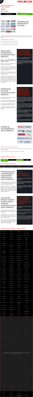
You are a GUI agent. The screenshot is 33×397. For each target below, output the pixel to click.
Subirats (11, 300)
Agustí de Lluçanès (19, 251)
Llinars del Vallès (26, 300)
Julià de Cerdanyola (3, 233)
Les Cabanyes (26, 302)
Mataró (11, 254)
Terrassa (11, 289)
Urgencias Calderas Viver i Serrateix (18, 395)
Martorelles (3, 294)
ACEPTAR (19, 355)
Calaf (3, 285)
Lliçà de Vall (3, 315)
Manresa (11, 247)
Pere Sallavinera (11, 283)
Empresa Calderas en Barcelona (7, 16)
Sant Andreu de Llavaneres (4, 252)
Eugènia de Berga (19, 291)
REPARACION (4, 166)
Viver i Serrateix (19, 313)
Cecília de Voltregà (11, 258)
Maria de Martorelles (3, 307)
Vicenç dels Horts (19, 258)
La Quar (11, 305)
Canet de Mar (11, 235)
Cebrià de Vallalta (11, 260)
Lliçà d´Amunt (11, 315)
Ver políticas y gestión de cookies (16, 353)
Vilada (19, 283)
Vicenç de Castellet (18, 235)
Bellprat (4, 395)
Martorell (11, 294)
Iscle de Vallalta (19, 245)
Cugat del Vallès (26, 256)
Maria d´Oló (26, 307)
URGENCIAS (18, 166)
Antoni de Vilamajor (26, 249)
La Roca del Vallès (4, 305)
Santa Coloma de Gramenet (26, 292)
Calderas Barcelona (2, 16)
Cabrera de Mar (19, 262)
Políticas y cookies (26, 395)
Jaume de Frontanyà (11, 245)
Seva (3, 311)
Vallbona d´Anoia (19, 298)
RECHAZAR (14, 355)
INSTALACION (11, 166)
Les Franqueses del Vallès (18, 303)
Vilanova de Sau (26, 294)
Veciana (11, 296)
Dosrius (26, 315)
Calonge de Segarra (3, 243)
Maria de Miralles (4, 313)
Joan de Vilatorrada (3, 245)
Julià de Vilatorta (19, 237)
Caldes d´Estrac (11, 266)
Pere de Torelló (11, 237)
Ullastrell (19, 307)
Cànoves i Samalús (26, 233)
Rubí (3, 249)
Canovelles (3, 235)
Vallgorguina (3, 298)
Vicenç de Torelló (26, 258)
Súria (4, 300)
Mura (26, 247)
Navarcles (19, 247)
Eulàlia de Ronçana (3, 291)
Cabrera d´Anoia (11, 395)
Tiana (4, 289)
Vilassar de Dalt (26, 254)
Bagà (11, 241)
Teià (18, 289)
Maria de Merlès (11, 313)
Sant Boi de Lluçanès (19, 260)
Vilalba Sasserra (4, 296)
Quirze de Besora (19, 281)
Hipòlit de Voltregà (26, 266)
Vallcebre (11, 298)
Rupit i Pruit (26, 245)
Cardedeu (26, 237)
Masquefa (19, 287)
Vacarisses (26, 298)
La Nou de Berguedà (3, 279)
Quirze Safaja (3, 281)
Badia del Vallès (19, 254)
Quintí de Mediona (26, 281)
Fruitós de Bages (19, 279)
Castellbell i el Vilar (11, 285)
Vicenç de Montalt (4, 260)
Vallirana (26, 296)
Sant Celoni (26, 305)
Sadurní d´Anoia (4, 258)
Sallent (4, 254)
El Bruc (19, 315)
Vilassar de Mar (19, 231)
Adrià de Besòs (26, 251)
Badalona (19, 264)
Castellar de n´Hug (4, 287)
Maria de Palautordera (26, 311)
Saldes (19, 300)
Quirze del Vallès (11, 281)
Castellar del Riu (26, 285)
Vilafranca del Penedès (26, 262)
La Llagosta (11, 279)
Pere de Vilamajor (4, 237)
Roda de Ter (11, 249)
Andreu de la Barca (11, 251)
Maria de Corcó (11, 307)
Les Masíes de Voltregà (4, 302)
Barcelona (4, 231)
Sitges (26, 309)
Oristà (19, 311)
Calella (26, 243)
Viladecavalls (3, 264)
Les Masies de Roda (11, 302)
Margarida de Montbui (11, 309)
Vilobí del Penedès (26, 313)
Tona (26, 231)
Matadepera (11, 287)
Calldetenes (18, 243)
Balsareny (26, 239)
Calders (19, 266)
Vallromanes (19, 296)
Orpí (11, 311)
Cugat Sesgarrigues (18, 256)
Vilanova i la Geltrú (3, 256)
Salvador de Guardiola (26, 235)
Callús (11, 243)
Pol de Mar (4, 283)
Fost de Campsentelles (26, 279)
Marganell (19, 294)
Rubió (4, 247)
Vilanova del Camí (11, 262)
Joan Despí (11, 233)
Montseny (11, 231)
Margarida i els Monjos (4, 309)
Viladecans (11, 264)
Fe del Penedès (26, 289)
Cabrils (19, 241)
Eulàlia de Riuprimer (11, 291)
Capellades (11, 239)
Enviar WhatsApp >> (24, 14)
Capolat (4, 239)
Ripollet (19, 249)
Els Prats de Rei (26, 287)
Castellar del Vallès (19, 285)
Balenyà (4, 241)
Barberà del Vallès (19, 239)
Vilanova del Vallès (11, 256)
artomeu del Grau (4, 262)
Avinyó (4, 266)
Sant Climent (19, 305)
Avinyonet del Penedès (26, 264)
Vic (26, 283)
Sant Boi (26, 260)
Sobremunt (18, 309)
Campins (26, 241)
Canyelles (19, 233)
